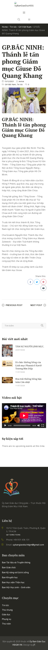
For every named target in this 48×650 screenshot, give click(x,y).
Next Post (36, 305)
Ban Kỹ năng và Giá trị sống (15, 572)
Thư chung (7, 609)
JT (34, 644)
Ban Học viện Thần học (13, 582)
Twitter (37, 282)
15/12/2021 (9, 81)
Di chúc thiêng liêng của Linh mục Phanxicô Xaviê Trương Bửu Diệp (28, 365)
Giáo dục (6, 614)
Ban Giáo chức (9, 567)
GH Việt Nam (25, 26)
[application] (24, 415)
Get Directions (13, 535)
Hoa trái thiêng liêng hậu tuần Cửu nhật (28, 380)
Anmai (21, 81)
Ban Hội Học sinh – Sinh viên (16, 587)
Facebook (30, 282)
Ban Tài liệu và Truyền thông (16, 562)
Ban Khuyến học (10, 577)
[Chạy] (5, 425)
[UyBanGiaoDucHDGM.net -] (24, 4)
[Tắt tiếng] (38, 425)
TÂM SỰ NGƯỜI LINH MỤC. (29, 346)
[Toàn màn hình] (42, 425)
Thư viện (6, 623)
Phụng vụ (6, 619)
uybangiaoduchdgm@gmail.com (28, 544)
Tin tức (13, 26)
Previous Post (14, 305)
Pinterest (43, 282)
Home (5, 26)
